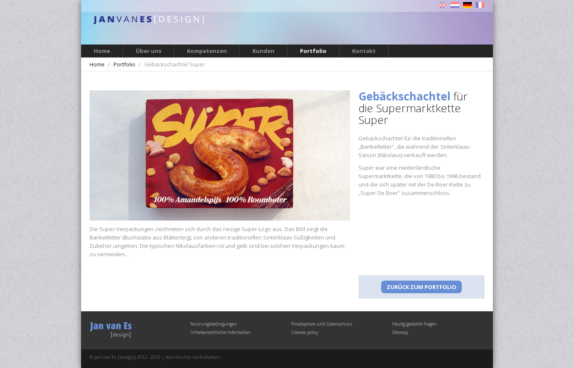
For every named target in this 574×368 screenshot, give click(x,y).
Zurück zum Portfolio (421, 287)
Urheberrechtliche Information (220, 332)
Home (102, 51)
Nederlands (454, 5)
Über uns (148, 51)
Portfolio (313, 51)
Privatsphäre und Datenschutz (321, 324)
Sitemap (400, 332)
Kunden (263, 51)
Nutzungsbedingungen (213, 324)
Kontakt (364, 51)
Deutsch (467, 5)
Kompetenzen (207, 51)
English (442, 5)
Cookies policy (304, 332)
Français (480, 5)
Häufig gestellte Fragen (414, 324)
